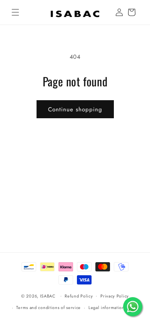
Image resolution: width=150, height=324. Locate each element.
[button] (15, 12)
